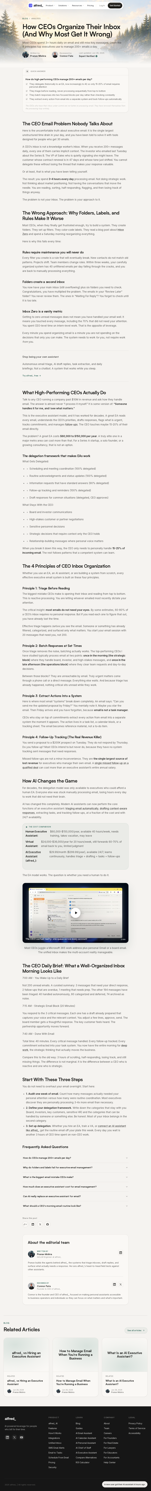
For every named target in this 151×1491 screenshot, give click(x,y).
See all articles (134, 1330)
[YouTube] (21, 1437)
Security (52, 1467)
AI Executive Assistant (86, 1452)
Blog (25, 18)
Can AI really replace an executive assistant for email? (52, 1196)
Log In (102, 5)
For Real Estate (111, 1443)
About (107, 1423)
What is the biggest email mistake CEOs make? (48, 1177)
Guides (79, 1428)
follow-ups (71, 424)
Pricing (90, 5)
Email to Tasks (55, 1452)
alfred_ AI (53, 1423)
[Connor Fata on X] (120, 1284)
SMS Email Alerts (56, 1448)
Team (106, 1428)
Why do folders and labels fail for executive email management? (57, 1167)
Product (49, 5)
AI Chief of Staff (83, 1448)
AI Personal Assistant (86, 1443)
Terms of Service (137, 1428)
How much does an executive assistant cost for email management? (60, 1186)
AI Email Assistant (84, 1433)
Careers (108, 1433)
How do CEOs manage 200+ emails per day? (47, 1157)
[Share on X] (40, 1224)
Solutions (62, 5)
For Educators (110, 1452)
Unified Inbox (55, 1443)
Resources (77, 5)
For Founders (110, 1438)
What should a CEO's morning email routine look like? (52, 1206)
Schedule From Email (59, 1457)
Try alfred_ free (30, 375)
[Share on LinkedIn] (33, 1224)
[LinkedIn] (7, 1437)
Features (53, 1428)
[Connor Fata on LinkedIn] (114, 1284)
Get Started (115, 5)
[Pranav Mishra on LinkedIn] (120, 1252)
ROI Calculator (83, 1462)
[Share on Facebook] (47, 1224)
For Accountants (111, 1457)
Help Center (110, 1462)
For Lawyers (110, 1448)
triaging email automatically (81, 808)
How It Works (55, 1433)
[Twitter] (14, 1437)
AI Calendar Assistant (86, 1438)
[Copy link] (25, 1224)
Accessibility (135, 1433)
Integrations (54, 1438)
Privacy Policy (135, 1423)
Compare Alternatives (86, 1457)
